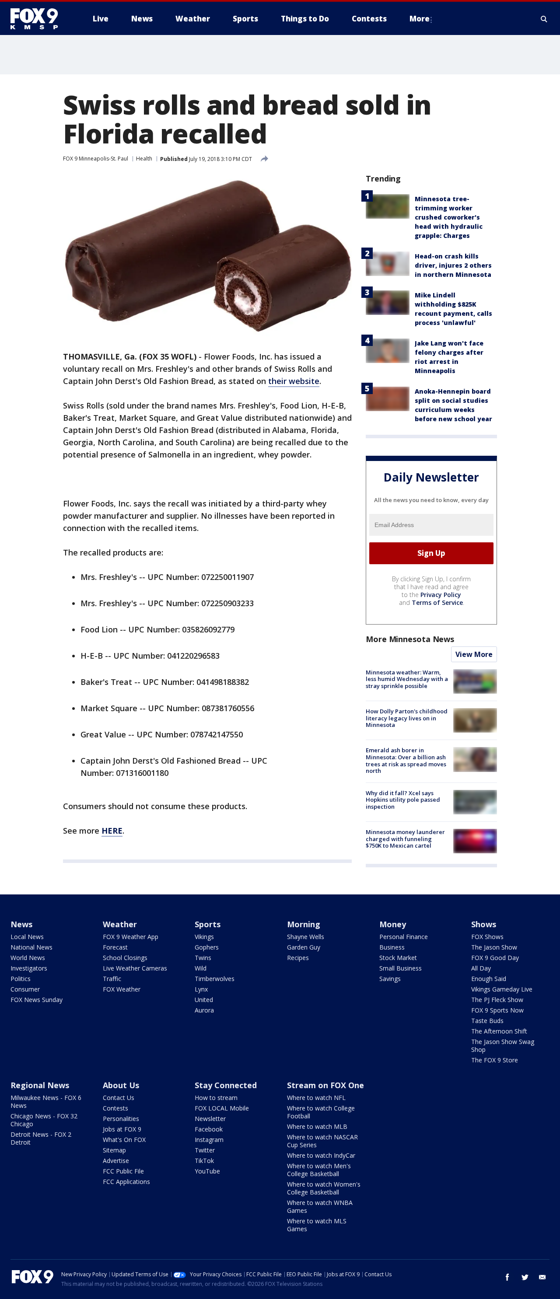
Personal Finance (403, 936)
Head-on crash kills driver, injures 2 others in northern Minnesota (453, 265)
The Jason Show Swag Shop (502, 1045)
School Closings (125, 957)
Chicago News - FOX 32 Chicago (43, 1120)
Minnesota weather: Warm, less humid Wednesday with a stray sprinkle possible (407, 679)
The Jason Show (494, 947)
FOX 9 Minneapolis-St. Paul (95, 158)
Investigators (28, 968)
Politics (20, 978)
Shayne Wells (305, 936)
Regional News (39, 1085)
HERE (112, 830)
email (543, 1277)
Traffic (112, 978)
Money (392, 924)
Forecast (115, 947)
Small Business (400, 968)
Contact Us (118, 1097)
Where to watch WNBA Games (320, 1206)
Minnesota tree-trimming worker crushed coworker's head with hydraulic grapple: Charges (449, 217)
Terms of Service (437, 602)
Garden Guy (303, 947)
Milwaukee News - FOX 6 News (45, 1101)
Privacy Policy (440, 594)
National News (31, 947)
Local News (27, 936)
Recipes (298, 957)
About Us (121, 1085)
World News (27, 957)
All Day (481, 968)
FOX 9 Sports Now (497, 1010)
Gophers (207, 947)
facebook (507, 1277)
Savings (390, 978)
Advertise (116, 1160)
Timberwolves (214, 978)
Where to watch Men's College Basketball (319, 1170)
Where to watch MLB (317, 1126)
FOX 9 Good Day (495, 957)
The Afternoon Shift (499, 1031)
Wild (200, 968)
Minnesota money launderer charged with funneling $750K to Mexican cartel (405, 838)
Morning (303, 924)
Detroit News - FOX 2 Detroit (40, 1138)
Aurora (204, 1010)
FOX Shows (487, 936)
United (204, 999)
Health (144, 158)
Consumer (25, 989)
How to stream (216, 1097)
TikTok (204, 1160)
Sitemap (114, 1150)
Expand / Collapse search (544, 18)
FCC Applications (126, 1181)
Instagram (209, 1139)
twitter (525, 1277)
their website (293, 381)
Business (392, 947)
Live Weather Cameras (135, 968)
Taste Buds (487, 1020)
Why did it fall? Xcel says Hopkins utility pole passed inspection (403, 799)
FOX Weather (121, 989)
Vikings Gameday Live (501, 989)
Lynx (201, 989)
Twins (203, 957)
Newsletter (210, 1118)
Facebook (209, 1129)
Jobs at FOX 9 (122, 1129)
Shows (483, 924)
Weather (120, 924)
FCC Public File (123, 1171)
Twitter (205, 1150)
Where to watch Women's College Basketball (323, 1188)
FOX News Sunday (36, 999)
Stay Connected (226, 1085)
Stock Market (398, 957)
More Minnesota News (410, 639)
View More (474, 654)
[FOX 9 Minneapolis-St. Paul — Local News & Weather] (39, 18)
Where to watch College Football (321, 1112)
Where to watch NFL (316, 1097)
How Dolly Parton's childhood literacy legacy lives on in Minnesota (407, 718)
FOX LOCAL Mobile (222, 1108)
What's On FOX (124, 1139)
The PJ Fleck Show (497, 999)
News (21, 924)
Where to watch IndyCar (321, 1155)
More (420, 19)
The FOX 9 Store (494, 1060)
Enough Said (488, 978)
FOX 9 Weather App (130, 936)
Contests (115, 1108)
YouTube (207, 1171)
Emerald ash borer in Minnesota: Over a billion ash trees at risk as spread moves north (406, 760)
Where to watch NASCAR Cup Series (322, 1141)
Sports (207, 924)
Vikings (204, 936)
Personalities (121, 1118)
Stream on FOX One (325, 1085)
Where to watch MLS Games (316, 1225)
